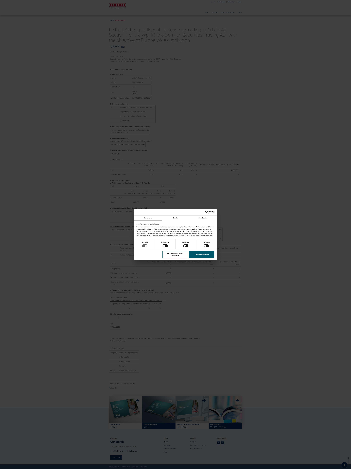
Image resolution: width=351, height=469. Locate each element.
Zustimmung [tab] (148, 218)
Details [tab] (175, 218)
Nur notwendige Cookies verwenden (175, 254)
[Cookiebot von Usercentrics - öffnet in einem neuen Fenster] (207, 212)
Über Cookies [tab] (203, 218)
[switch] (165, 245)
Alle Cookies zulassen (202, 254)
